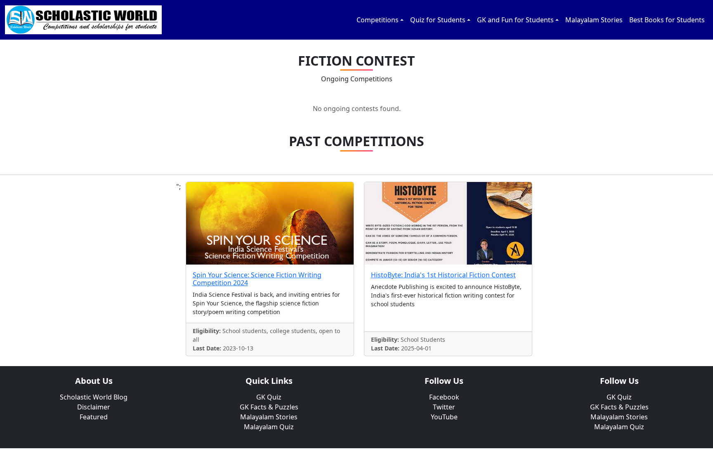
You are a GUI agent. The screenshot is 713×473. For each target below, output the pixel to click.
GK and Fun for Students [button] (515, 19)
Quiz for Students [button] (437, 19)
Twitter (444, 407)
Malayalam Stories (594, 19)
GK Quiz (268, 397)
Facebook (444, 397)
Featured (94, 416)
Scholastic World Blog (93, 397)
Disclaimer (93, 407)
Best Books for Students (667, 19)
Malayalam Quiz (269, 426)
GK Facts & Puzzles (269, 407)
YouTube (444, 416)
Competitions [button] (377, 19)
